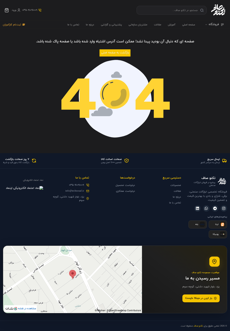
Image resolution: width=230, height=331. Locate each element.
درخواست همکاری (125, 191)
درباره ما (90, 24)
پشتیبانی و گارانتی (111, 24)
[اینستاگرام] (224, 208)
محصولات (175, 185)
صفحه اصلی (188, 24)
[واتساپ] (206, 208)
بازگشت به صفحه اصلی (115, 53)
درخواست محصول (125, 185)
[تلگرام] (215, 208)
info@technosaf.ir (74, 191)
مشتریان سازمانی (137, 24)
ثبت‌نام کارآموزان (12, 24)
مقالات (157, 24)
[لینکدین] (197, 208)
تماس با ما (73, 24)
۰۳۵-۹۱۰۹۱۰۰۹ (76, 185)
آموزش (171, 24)
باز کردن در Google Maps (198, 298)
